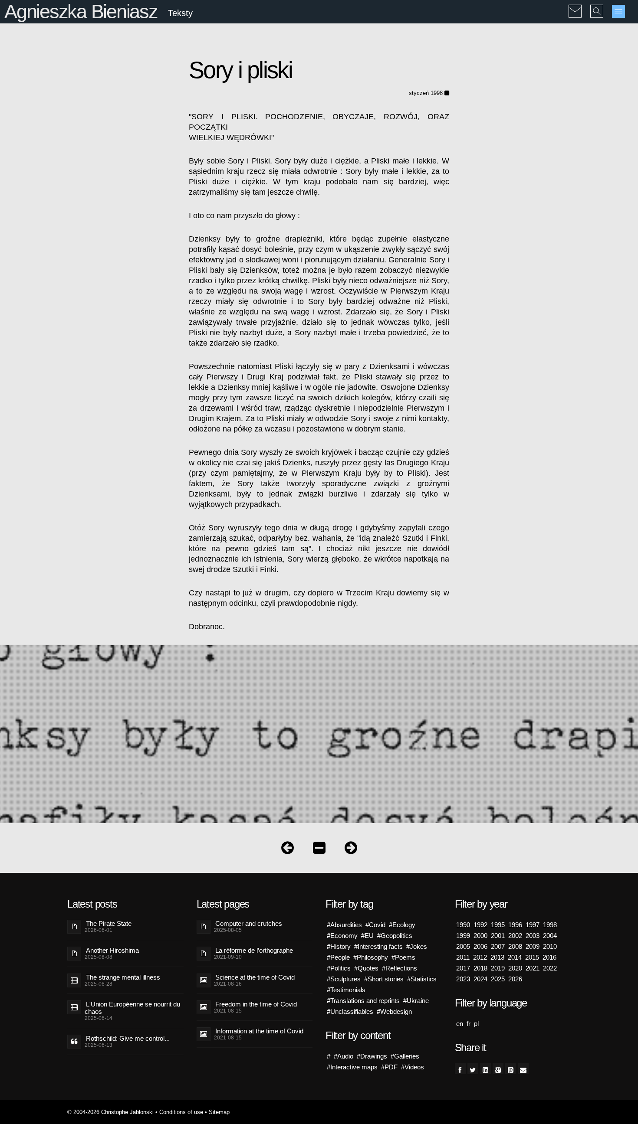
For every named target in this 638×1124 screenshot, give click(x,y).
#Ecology (402, 924)
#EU (367, 935)
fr (468, 1023)
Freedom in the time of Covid (256, 1004)
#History (339, 946)
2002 (515, 935)
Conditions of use (181, 1112)
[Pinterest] (510, 1068)
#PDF (389, 1067)
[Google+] (498, 1068)
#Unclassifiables (350, 1011)
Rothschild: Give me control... (128, 1038)
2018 (480, 968)
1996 (515, 924)
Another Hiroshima (112, 950)
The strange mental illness (123, 977)
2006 (480, 946)
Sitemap (219, 1112)
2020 (515, 968)
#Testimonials (346, 989)
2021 (532, 968)
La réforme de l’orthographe (254, 950)
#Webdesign (394, 1011)
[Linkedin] (485, 1068)
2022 (550, 968)
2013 (497, 957)
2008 (515, 946)
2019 (498, 968)
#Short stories (384, 979)
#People (338, 957)
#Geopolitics (394, 935)
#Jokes (416, 946)
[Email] (523, 1068)
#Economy (342, 935)
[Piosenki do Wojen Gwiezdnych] (351, 850)
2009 (532, 946)
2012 (480, 957)
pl (476, 1023)
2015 (532, 957)
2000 (480, 935)
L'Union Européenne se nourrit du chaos (132, 1007)
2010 (550, 946)
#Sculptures (344, 979)
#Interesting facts (378, 946)
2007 (498, 946)
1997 (532, 924)
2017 (463, 968)
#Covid (375, 924)
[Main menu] (618, 11)
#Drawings (372, 1056)
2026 (515, 979)
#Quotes (366, 968)
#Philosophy (370, 957)
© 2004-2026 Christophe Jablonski (110, 1112)
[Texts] (319, 850)
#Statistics (422, 979)
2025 (498, 979)
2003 (532, 935)
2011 (463, 957)
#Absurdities (344, 924)
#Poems (403, 957)
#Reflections (399, 968)
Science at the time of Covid (255, 977)
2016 (549, 957)
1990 (463, 924)
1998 (550, 924)
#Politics (339, 968)
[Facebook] (460, 1068)
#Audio (343, 1056)
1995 (498, 924)
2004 (550, 935)
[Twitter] (472, 1068)
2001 (498, 935)
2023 (463, 979)
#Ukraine (416, 1000)
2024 (480, 979)
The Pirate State (109, 923)
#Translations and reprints (363, 1000)
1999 (463, 935)
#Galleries (405, 1056)
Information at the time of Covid (259, 1031)
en (459, 1023)
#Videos (412, 1067)
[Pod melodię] (288, 850)
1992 (480, 924)
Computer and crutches (248, 923)
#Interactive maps (352, 1067)
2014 (515, 957)
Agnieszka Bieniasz (81, 11)
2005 (463, 946)
